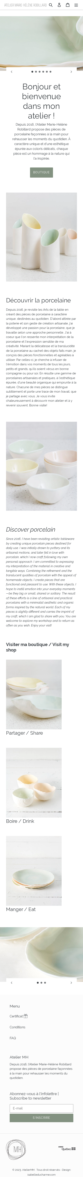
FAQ (13, 1038)
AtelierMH (28, 1169)
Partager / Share (24, 733)
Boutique (41, 172)
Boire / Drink (20, 821)
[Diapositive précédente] (11, 71)
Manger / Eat (21, 909)
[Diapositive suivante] (71, 71)
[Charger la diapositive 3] (40, 72)
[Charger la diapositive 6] (51, 72)
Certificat (16, 1016)
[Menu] (76, 4)
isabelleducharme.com (41, 1174)
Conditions (17, 1027)
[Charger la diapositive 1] (32, 72)
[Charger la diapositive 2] (36, 72)
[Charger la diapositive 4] (43, 72)
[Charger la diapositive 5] (47, 72)
